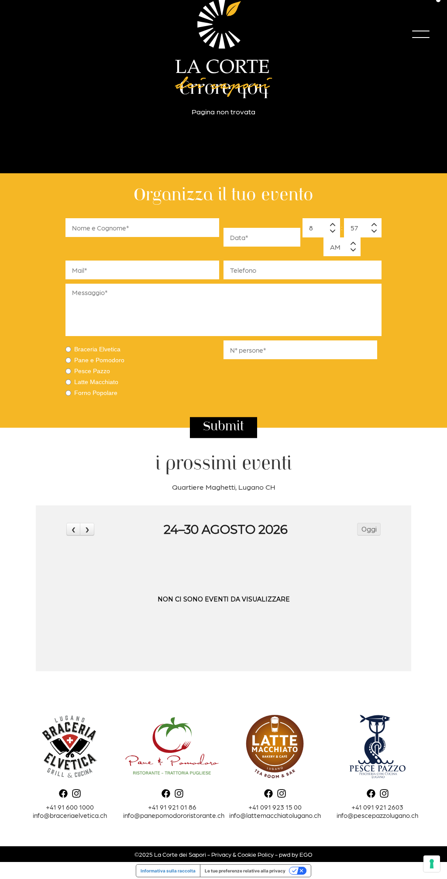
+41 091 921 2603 (377, 807)
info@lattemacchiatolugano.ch (275, 815)
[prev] (73, 529)
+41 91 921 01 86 (172, 807)
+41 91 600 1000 (70, 807)
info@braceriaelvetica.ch (70, 815)
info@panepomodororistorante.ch (173, 815)
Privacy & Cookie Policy (242, 854)
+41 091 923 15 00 (275, 807)
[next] (87, 529)
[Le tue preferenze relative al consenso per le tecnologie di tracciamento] (431, 863)
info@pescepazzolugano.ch (377, 815)
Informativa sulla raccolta (168, 870)
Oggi (369, 529)
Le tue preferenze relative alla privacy (245, 870)
